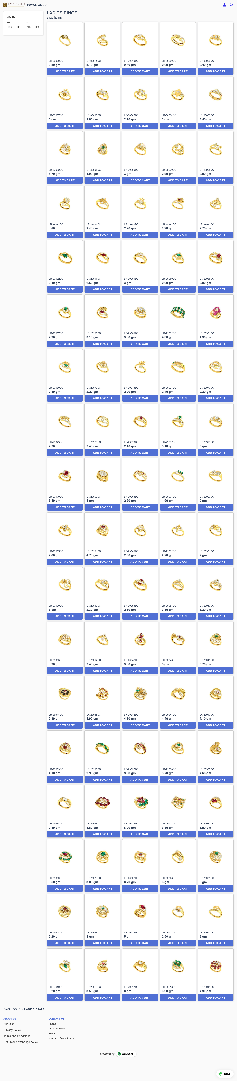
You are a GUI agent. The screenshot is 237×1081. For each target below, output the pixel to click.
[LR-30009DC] (178, 48)
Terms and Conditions (16, 1036)
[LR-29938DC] (102, 757)
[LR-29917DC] (140, 975)
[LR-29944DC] (65, 702)
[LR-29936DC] (178, 757)
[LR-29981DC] (215, 321)
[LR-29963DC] (140, 539)
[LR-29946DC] (178, 648)
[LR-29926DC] (178, 865)
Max (28, 22)
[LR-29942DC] (140, 702)
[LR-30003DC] (215, 103)
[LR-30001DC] (102, 157)
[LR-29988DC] (215, 266)
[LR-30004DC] (178, 103)
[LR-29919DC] (65, 975)
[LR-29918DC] (102, 975)
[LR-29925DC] (215, 865)
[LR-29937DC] (140, 757)
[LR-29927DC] (140, 865)
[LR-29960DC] (65, 593)
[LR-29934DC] (65, 811)
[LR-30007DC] (65, 103)
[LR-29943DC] (102, 702)
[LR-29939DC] (65, 757)
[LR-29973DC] (140, 430)
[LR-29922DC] (140, 920)
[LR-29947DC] (140, 648)
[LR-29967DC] (178, 484)
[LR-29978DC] (140, 375)
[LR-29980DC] (65, 375)
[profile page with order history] (224, 4)
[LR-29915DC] (215, 975)
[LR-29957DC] (178, 593)
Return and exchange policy (20, 1042)
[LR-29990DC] (140, 266)
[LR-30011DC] (102, 48)
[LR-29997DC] (65, 212)
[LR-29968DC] (140, 484)
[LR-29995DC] (140, 212)
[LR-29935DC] (215, 757)
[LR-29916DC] (178, 975)
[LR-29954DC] (102, 648)
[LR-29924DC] (65, 920)
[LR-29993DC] (215, 212)
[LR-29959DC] (102, 593)
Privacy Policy (12, 1030)
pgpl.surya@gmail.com (61, 1038)
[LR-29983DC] (140, 321)
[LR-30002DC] (65, 157)
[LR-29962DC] (178, 539)
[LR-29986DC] (102, 321)
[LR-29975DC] (65, 430)
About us (8, 1024)
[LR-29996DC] (102, 212)
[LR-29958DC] (140, 593)
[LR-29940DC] (215, 702)
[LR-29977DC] (178, 375)
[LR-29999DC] (178, 157)
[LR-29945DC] (215, 648)
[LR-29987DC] (65, 321)
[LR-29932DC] (140, 811)
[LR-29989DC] (178, 266)
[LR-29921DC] (178, 920)
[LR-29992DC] (65, 266)
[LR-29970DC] (65, 484)
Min (8, 22)
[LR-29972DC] (178, 430)
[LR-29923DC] (102, 920)
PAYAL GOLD (37, 5)
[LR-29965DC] (65, 539)
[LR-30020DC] (65, 48)
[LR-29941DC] (178, 702)
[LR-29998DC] (215, 157)
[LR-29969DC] (102, 484)
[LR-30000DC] (140, 157)
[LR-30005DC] (140, 103)
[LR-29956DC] (215, 593)
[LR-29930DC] (215, 811)
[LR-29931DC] (178, 811)
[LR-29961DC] (215, 539)
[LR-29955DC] (65, 648)
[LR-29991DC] (102, 266)
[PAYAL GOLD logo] (14, 4)
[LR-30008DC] (215, 48)
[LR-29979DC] (102, 375)
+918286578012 (58, 1028)
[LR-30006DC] (102, 103)
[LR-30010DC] (140, 48)
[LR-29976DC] (215, 375)
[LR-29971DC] (215, 430)
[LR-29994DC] (178, 212)
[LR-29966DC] (215, 484)
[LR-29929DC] (65, 865)
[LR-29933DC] (102, 811)
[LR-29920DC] (215, 920)
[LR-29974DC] (102, 430)
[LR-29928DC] (102, 865)
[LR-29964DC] (102, 539)
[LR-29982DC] (178, 321)
